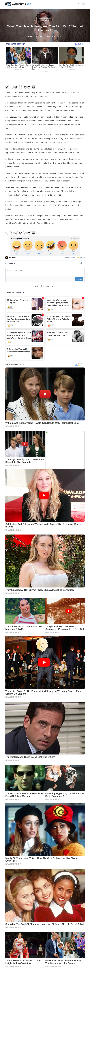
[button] (83, 4)
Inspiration (44, 20)
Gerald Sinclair (35, 36)
